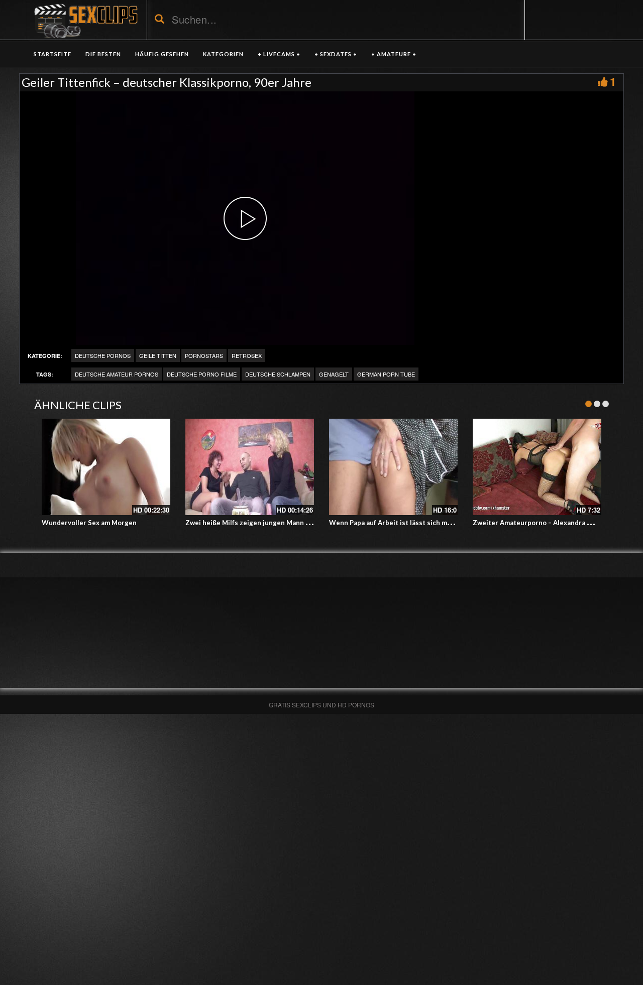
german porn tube (386, 374)
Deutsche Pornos (103, 355)
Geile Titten (157, 355)
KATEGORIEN (223, 54)
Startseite (52, 54)
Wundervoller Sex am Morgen (89, 523)
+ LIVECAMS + (279, 54)
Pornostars (204, 355)
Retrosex (247, 355)
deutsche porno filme (202, 374)
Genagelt (334, 374)
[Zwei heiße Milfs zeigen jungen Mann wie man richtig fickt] (249, 467)
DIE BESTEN (103, 54)
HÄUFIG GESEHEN (162, 54)
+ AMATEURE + (393, 54)
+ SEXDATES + (335, 54)
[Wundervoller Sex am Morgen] (106, 467)
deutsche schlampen (277, 374)
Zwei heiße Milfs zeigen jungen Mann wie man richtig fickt (277, 523)
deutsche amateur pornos (116, 374)
